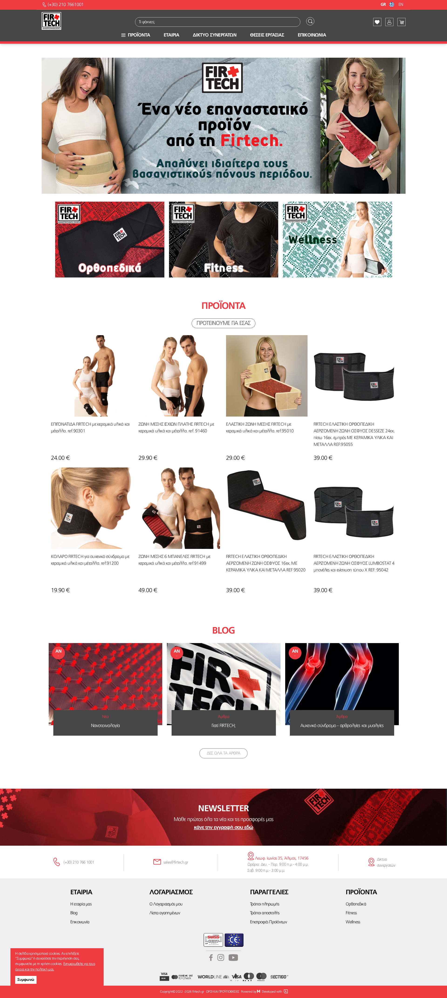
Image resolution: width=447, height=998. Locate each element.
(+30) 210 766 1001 (79, 862)
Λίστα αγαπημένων (164, 913)
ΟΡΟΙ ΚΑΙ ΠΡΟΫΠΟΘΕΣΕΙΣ (222, 991)
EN (401, 5)
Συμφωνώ (25, 980)
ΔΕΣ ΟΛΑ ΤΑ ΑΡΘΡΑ (223, 753)
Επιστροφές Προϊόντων (268, 922)
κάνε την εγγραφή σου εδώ (223, 827)
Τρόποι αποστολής (265, 913)
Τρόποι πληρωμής (264, 904)
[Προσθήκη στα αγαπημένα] (57, 341)
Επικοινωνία (79, 922)
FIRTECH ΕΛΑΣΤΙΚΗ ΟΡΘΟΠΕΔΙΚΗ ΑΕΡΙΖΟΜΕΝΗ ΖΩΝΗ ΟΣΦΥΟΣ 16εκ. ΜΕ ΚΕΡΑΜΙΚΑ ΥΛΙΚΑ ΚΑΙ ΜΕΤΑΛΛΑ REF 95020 (266, 564)
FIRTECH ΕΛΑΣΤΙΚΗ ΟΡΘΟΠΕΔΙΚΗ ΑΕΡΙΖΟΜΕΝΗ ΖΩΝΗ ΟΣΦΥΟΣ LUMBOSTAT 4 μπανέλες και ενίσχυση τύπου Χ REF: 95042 (354, 564)
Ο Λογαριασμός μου (165, 904)
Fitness (351, 913)
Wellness (353, 922)
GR (384, 5)
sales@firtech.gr (175, 862)
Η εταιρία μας (80, 904)
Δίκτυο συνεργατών (386, 863)
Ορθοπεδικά (356, 904)
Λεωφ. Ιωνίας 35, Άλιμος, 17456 (281, 858)
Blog (74, 913)
